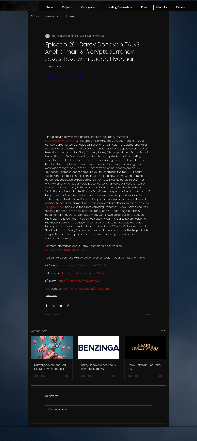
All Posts (35, 16)
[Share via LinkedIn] (60, 305)
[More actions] (150, 36)
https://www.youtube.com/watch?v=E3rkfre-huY (71, 76)
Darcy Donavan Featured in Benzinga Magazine (98, 367)
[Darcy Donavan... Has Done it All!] (145, 347)
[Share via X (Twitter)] (53, 305)
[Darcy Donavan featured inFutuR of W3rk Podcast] (52, 347)
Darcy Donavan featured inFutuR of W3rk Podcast (50, 367)
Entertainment (71, 16)
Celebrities (51, 16)
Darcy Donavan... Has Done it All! (144, 367)
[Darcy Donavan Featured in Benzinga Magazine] (98, 347)
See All (163, 330)
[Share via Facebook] (46, 305)
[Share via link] (67, 305)
